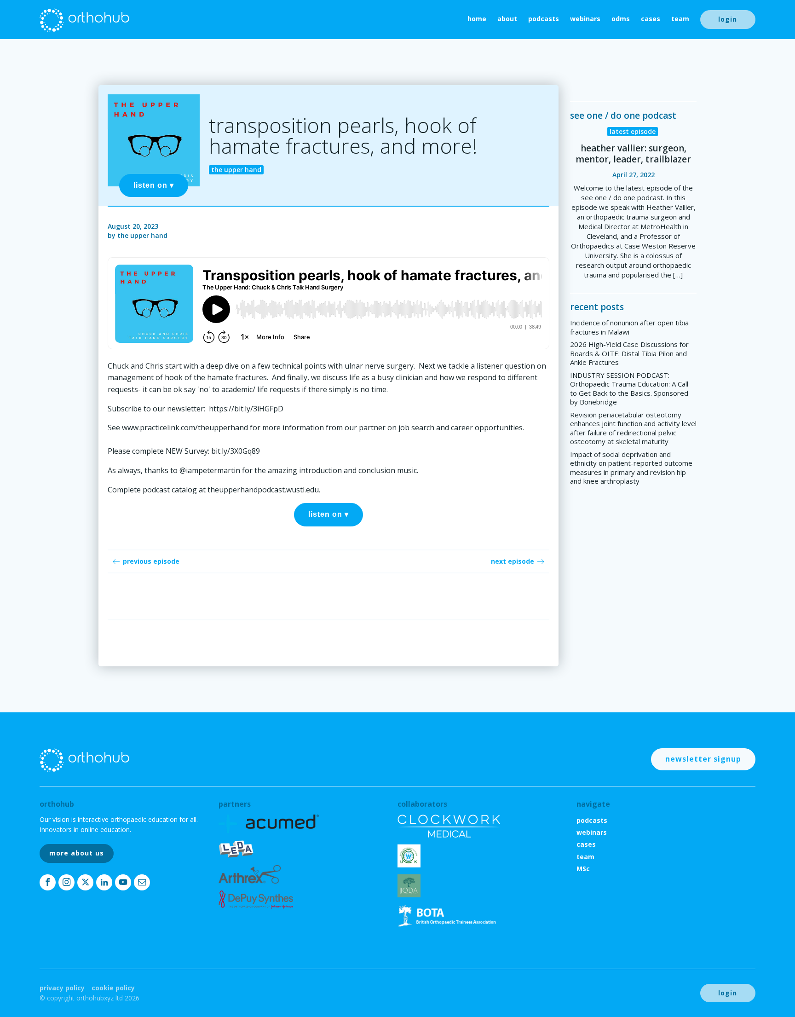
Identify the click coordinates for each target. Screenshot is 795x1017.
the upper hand (142, 235)
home (476, 18)
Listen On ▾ (153, 185)
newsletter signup (703, 759)
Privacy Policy (62, 987)
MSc (583, 868)
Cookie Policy (113, 987)
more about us (76, 853)
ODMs (620, 18)
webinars (585, 18)
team (680, 18)
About (507, 18)
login (727, 19)
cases (650, 18)
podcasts (543, 18)
